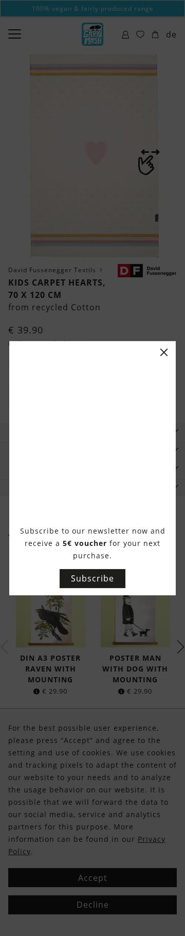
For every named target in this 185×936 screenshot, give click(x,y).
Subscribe (92, 578)
